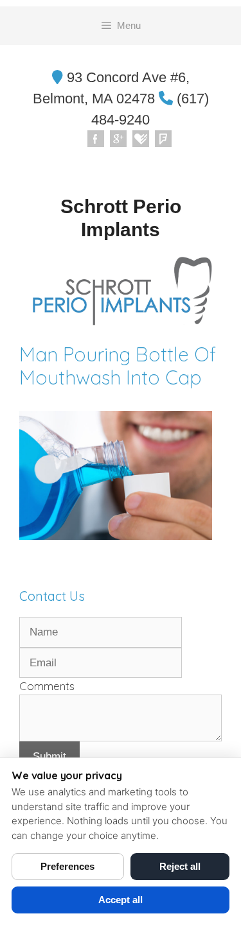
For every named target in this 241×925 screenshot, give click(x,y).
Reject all (180, 866)
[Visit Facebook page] (96, 139)
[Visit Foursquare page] (164, 139)
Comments (47, 686)
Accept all (120, 899)
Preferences (67, 866)
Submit (49, 756)
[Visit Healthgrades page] (141, 139)
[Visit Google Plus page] (119, 139)
